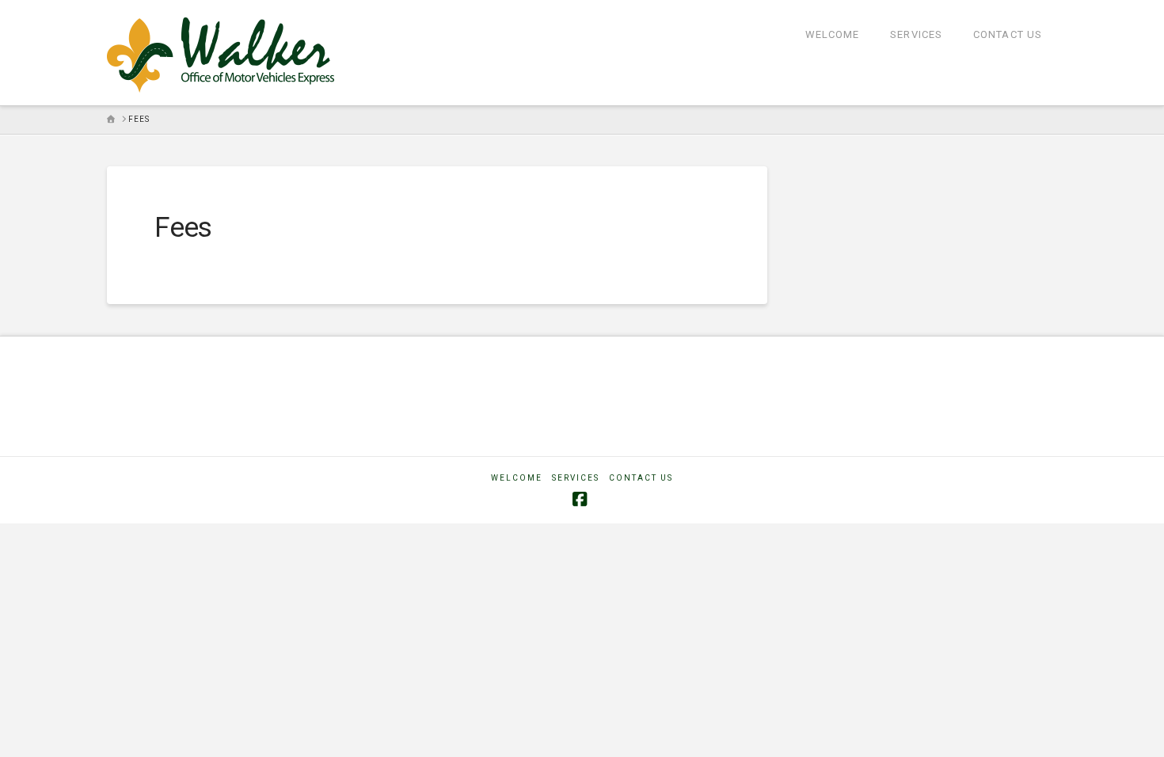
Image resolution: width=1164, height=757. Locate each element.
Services (575, 478)
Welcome (516, 478)
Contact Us (641, 478)
